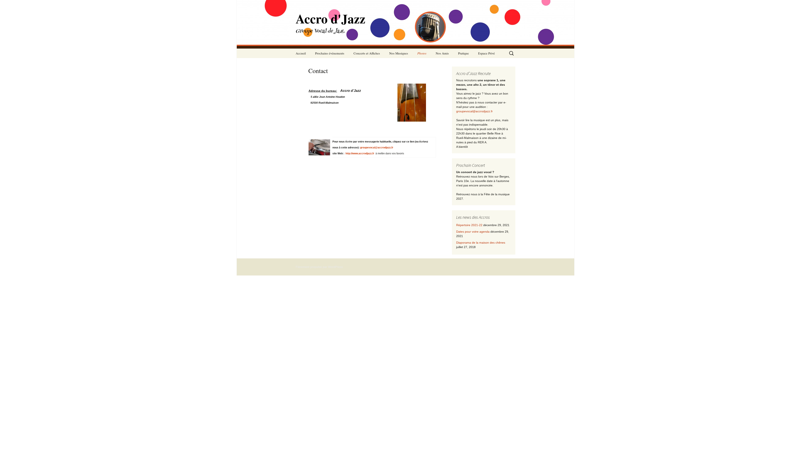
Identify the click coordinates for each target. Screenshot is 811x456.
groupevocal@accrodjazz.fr (376, 147)
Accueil (301, 53)
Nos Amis (442, 53)
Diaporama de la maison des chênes (480, 242)
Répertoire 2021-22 (469, 225)
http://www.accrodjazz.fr (360, 153)
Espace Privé (486, 53)
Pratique (463, 53)
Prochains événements (329, 53)
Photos (421, 53)
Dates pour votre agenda (473, 231)
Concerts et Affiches (367, 53)
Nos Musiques (398, 53)
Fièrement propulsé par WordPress (319, 267)
